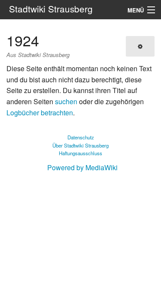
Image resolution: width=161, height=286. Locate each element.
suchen (66, 101)
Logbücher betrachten (39, 112)
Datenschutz (80, 137)
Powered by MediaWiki (82, 167)
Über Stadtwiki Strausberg (80, 145)
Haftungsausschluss (80, 153)
